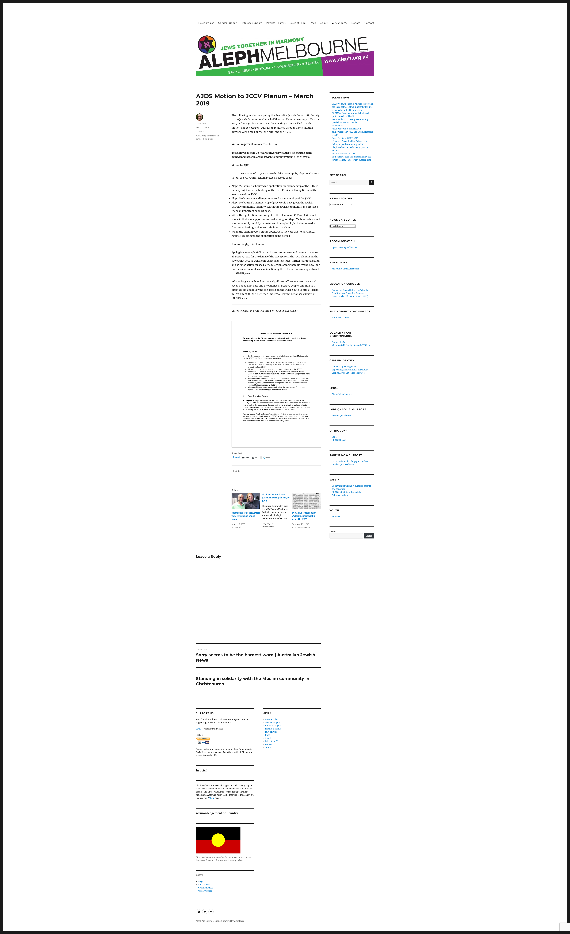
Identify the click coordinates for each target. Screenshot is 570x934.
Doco (313, 23)
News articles (206, 23)
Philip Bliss (207, 139)
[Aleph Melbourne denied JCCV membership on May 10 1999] (277, 510)
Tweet (236, 457)
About (324, 23)
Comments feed (205, 888)
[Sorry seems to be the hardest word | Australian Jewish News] (246, 501)
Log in (201, 881)
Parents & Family (276, 23)
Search (333, 531)
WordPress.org (205, 891)
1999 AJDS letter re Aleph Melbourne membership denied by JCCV (304, 516)
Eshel (334, 437)
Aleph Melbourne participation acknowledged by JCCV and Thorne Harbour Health (352, 132)
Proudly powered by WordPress (229, 921)
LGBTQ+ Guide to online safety (346, 492)
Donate (355, 23)
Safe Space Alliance (341, 495)
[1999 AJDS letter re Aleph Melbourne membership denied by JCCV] (306, 501)
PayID (198, 729)
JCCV (198, 139)
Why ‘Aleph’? (339, 23)
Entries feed (204, 884)
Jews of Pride (298, 23)
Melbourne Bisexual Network (345, 269)
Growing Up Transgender (344, 366)
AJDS (198, 136)
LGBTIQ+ (200, 131)
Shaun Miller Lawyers (342, 394)
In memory (337, 125)
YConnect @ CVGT (340, 317)
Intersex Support (252, 23)
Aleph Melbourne (210, 136)
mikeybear (201, 123)
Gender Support (228, 23)
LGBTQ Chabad (339, 440)
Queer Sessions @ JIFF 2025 (345, 138)
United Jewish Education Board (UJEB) (350, 296)
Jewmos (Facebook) (341, 415)
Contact (369, 23)
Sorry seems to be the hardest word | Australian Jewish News (246, 516)
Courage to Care (339, 342)
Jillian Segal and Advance (343, 153)
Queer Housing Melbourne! (345, 247)
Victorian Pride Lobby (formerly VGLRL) (351, 345)
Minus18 (336, 516)
